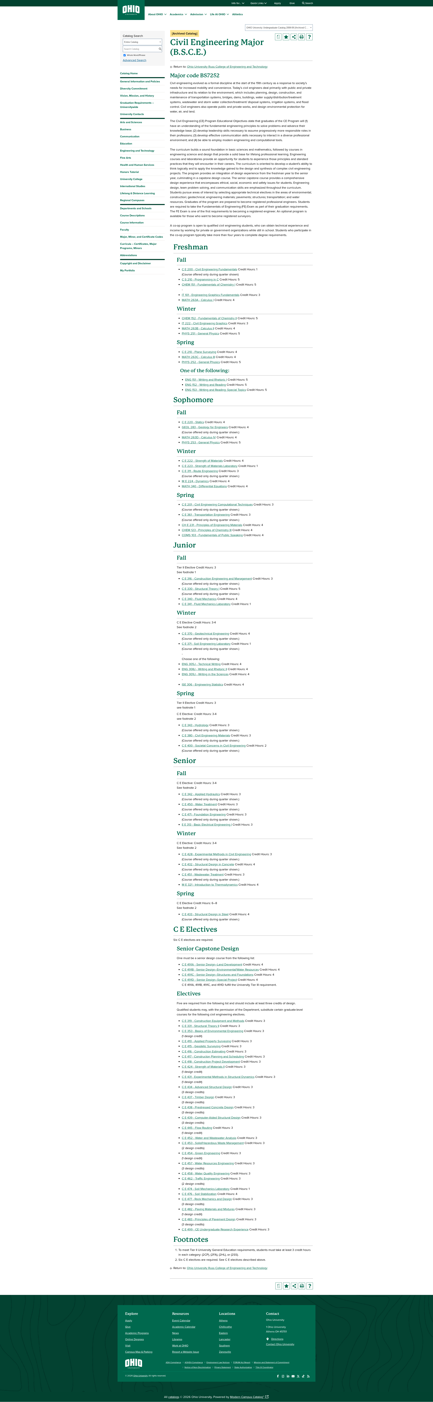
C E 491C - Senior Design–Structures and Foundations (217, 974)
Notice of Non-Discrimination (198, 1367)
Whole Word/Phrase (136, 55)
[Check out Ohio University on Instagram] (283, 1376)
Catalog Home (129, 73)
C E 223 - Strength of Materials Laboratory (209, 466)
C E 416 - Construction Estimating (203, 1051)
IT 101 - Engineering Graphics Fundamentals (210, 295)
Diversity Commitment (133, 89)
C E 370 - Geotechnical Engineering (205, 633)
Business (125, 129)
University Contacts (132, 114)
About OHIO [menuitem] (155, 14)
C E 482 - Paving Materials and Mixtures (208, 1209)
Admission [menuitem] (196, 14)
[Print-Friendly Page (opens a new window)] (301, 36)
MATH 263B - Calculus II (198, 328)
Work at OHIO (180, 1345)
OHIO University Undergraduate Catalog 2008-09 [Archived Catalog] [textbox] (277, 27)
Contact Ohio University (280, 1344)
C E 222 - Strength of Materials (202, 460)
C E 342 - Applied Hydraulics (201, 794)
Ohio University (140, 1375)
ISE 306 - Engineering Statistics (202, 684)
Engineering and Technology (137, 151)
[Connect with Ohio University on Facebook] (278, 1376)
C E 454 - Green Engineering (201, 1153)
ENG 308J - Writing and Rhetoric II (204, 669)
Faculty (124, 230)
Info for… (237, 3)
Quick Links (257, 3)
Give (292, 3)
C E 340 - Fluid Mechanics (199, 599)
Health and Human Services (137, 165)
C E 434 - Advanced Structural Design (207, 1087)
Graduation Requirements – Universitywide (137, 105)
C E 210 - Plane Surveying (199, 352)
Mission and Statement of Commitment (271, 1362)
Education (126, 143)
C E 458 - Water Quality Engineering (206, 1173)
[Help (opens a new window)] (309, 36)
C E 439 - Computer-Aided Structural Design (211, 1117)
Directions (277, 1339)
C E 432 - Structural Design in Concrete (208, 864)
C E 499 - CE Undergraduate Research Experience (215, 1229)
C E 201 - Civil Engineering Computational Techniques (217, 504)
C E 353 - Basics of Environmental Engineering (212, 1031)
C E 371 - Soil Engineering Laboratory (206, 644)
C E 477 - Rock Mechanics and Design (207, 1199)
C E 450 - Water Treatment (199, 804)
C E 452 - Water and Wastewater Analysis (209, 1138)
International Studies (132, 186)
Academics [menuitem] (176, 14)
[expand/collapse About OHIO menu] (165, 14)
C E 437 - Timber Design (198, 1097)
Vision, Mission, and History (137, 96)
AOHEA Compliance (194, 1362)
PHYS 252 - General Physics (201, 362)
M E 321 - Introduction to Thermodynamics (210, 884)
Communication (129, 136)
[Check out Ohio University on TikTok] (303, 1376)
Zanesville (225, 1352)
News (175, 1333)
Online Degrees (134, 1339)
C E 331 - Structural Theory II (200, 1026)
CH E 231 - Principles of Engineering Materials (212, 525)
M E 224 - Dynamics (195, 481)
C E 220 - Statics (193, 422)
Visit (127, 1345)
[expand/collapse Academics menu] (186, 14)
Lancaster (224, 1339)
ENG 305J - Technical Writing (201, 664)
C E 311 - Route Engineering (200, 471)
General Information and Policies (140, 81)
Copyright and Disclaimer (135, 263)
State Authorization (243, 1367)
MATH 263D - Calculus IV (199, 437)
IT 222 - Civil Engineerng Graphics (204, 323)
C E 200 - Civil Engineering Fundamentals (209, 269)
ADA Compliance (173, 1362)
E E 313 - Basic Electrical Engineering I (207, 824)
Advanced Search (134, 60)
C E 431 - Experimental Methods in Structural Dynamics (218, 1077)
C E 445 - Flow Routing (197, 1128)
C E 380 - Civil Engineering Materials (206, 735)
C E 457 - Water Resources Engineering (208, 1163)
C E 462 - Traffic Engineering (201, 1178)
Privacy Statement (222, 1367)
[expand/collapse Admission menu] (206, 14)
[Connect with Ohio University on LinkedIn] (288, 1376)
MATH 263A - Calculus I (198, 300)
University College (131, 179)
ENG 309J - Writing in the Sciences (205, 674)
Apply (277, 3)
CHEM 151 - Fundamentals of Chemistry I (208, 284)
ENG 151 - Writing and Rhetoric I (206, 379)
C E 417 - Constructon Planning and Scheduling (213, 1056)
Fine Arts (125, 158)
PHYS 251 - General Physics (200, 333)
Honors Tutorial (129, 172)
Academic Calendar (183, 1327)
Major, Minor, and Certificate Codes (141, 237)
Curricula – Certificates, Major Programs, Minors (138, 246)
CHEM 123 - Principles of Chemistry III (207, 530)
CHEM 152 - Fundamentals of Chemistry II (209, 318)
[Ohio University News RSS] (308, 1376)
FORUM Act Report (241, 1362)
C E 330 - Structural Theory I (200, 589)
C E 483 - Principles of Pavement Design (208, 1219)
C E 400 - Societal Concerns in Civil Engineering (214, 745)
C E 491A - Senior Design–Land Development (212, 964)
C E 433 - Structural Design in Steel (205, 914)
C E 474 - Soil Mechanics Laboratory (206, 1189)
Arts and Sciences (131, 122)
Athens (223, 1320)
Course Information (132, 223)
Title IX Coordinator (264, 1367)
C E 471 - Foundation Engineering (204, 814)
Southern (224, 1345)
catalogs (173, 1397)
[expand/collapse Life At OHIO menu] (228, 14)
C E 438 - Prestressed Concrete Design (208, 1107)
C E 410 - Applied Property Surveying (206, 1041)
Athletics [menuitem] (237, 14)
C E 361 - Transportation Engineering (206, 514)
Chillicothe (225, 1327)
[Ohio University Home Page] (133, 1363)
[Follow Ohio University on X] (298, 1376)
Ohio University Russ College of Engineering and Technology (227, 66)
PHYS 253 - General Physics (201, 442)
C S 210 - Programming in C (200, 279)
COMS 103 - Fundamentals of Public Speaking (212, 535)
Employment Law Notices (218, 1362)
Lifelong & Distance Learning (137, 193)
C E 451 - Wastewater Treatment (203, 874)
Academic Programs (137, 1333)
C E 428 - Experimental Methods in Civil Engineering (216, 854)
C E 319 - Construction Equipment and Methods (213, 1021)
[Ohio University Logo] (131, 14)
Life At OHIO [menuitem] (217, 14)
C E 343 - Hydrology (195, 725)
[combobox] (279, 27)
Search (309, 3)
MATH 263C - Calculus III (198, 357)
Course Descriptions (132, 215)
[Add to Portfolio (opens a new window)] (286, 36)
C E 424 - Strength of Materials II (203, 1066)
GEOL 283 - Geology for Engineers (205, 427)
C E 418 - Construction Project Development (211, 1061)
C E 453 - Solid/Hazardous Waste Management (213, 1143)
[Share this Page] (294, 37)
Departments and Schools (136, 208)
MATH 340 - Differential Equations (204, 486)
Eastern (223, 1333)
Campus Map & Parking (138, 1352)
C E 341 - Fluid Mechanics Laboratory (206, 604)
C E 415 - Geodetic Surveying (201, 1046)
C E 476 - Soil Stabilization (199, 1194)
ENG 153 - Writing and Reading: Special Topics (215, 390)
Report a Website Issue (185, 1352)
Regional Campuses (132, 200)
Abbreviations (128, 255)
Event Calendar (181, 1320)
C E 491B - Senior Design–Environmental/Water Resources (220, 969)
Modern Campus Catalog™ (247, 1397)
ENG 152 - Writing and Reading (205, 385)
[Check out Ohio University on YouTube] (293, 1376)
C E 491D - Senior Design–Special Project (209, 980)
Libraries (177, 1339)
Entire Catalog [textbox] (131, 42)
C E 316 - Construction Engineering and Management (217, 578)
